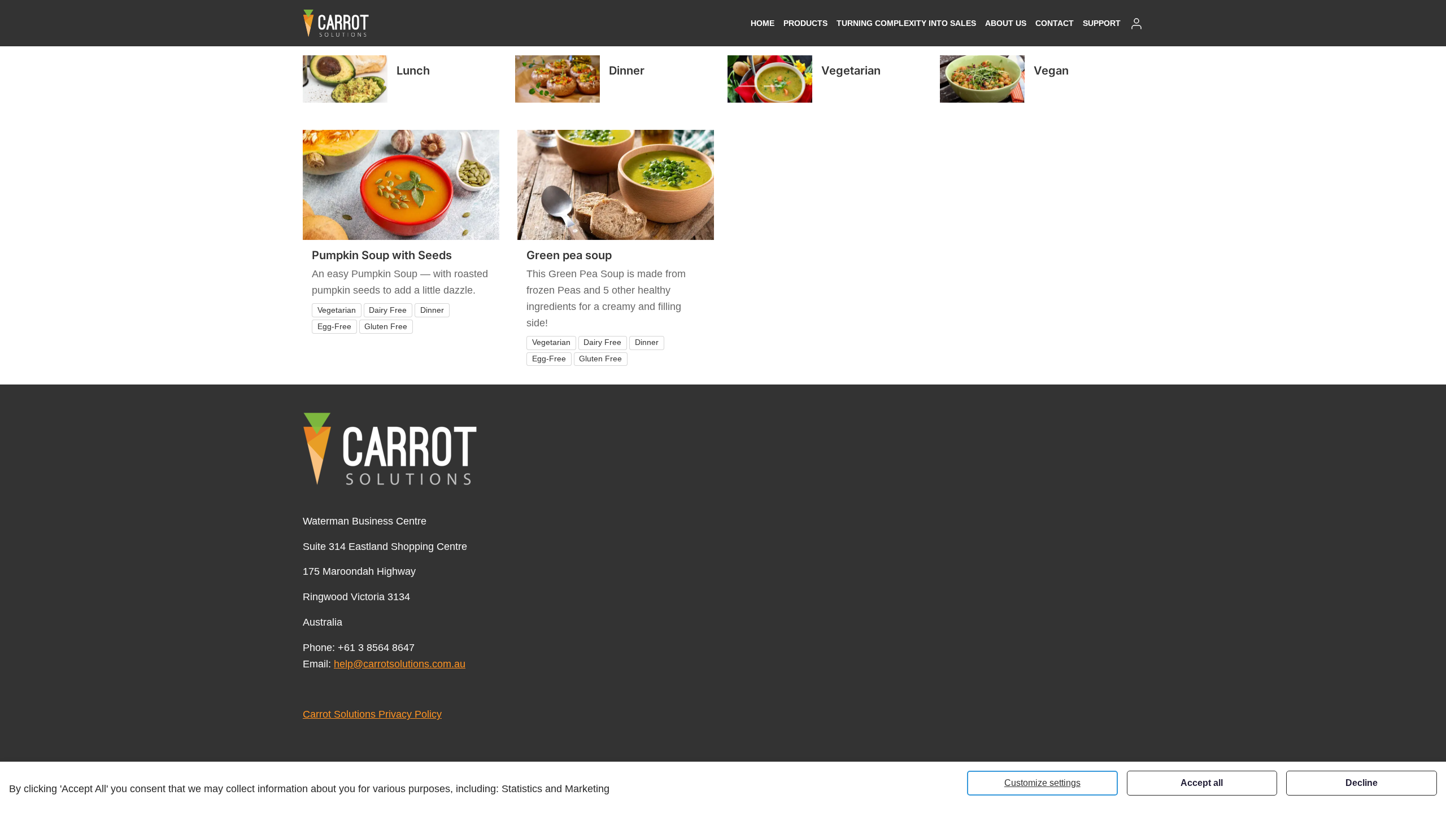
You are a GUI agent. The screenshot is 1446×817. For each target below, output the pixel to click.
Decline (1361, 783)
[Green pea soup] (615, 185)
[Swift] (336, 23)
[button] (805, 23)
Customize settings (1042, 783)
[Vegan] (982, 79)
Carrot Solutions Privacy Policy (372, 714)
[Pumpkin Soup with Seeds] (401, 185)
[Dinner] (557, 79)
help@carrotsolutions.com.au (399, 664)
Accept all (1202, 783)
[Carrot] (390, 449)
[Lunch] (345, 79)
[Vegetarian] (770, 79)
